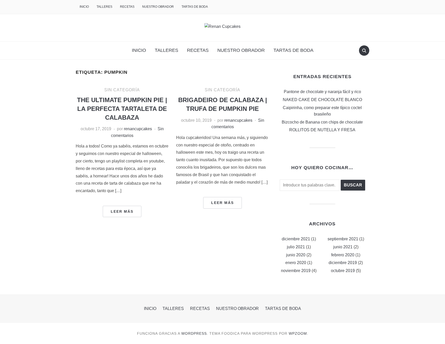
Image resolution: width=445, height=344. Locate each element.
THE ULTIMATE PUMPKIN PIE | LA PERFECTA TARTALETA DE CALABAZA (122, 108)
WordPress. (194, 333)
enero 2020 (295, 262)
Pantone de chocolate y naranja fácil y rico (322, 91)
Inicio (84, 7)
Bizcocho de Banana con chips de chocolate (322, 122)
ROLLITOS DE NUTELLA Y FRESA (322, 130)
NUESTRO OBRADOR (158, 7)
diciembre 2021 (296, 239)
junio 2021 (343, 247)
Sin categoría (122, 90)
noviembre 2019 (296, 270)
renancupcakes (138, 129)
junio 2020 (295, 255)
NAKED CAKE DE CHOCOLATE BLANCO (322, 99)
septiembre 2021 (343, 239)
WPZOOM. (298, 333)
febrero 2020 (342, 255)
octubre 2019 (343, 270)
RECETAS (127, 7)
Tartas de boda (195, 7)
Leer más (122, 211)
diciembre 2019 (343, 262)
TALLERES (104, 7)
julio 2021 (296, 247)
